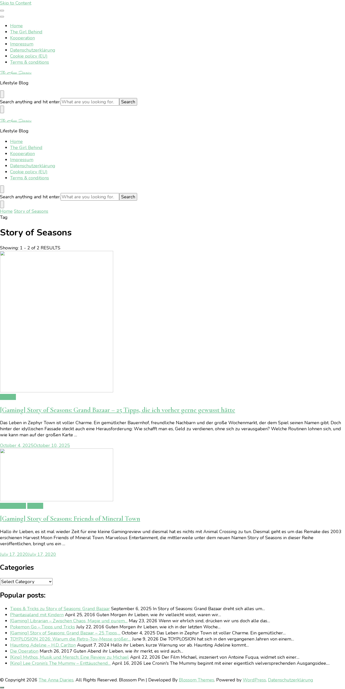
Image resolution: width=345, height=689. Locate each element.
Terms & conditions (29, 62)
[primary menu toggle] (2, 10)
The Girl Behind (26, 32)
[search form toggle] (2, 94)
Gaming (8, 397)
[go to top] (2, 687)
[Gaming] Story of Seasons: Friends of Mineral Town (70, 518)
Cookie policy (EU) (28, 56)
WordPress (254, 680)
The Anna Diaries (16, 72)
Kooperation (22, 38)
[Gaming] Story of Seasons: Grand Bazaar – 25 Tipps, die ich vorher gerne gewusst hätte (117, 410)
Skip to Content (15, 3)
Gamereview (13, 506)
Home (16, 26)
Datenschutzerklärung (32, 50)
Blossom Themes (196, 680)
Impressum (21, 44)
